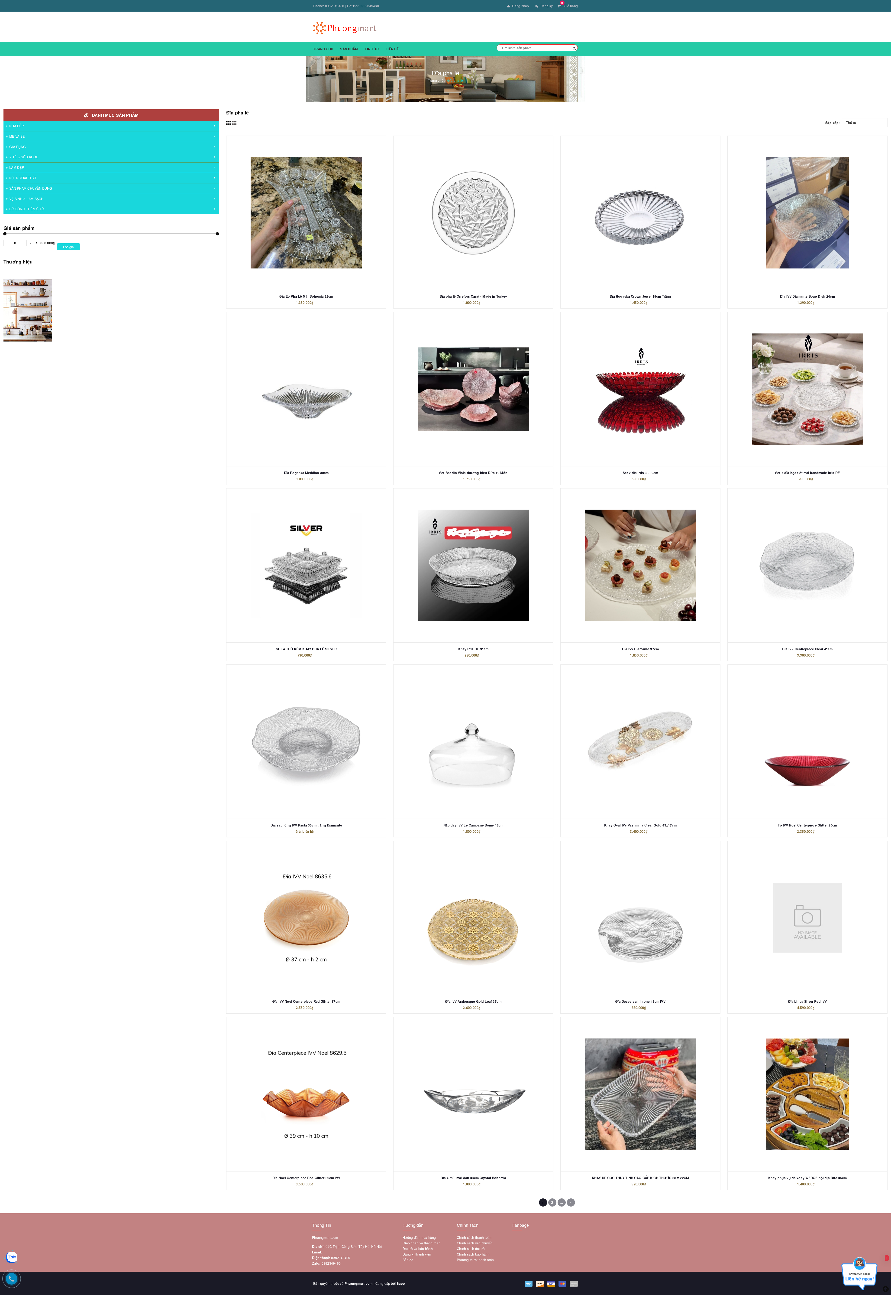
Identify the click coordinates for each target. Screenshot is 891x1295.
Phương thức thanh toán (475, 1259)
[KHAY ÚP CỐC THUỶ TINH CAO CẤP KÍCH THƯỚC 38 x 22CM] (640, 1094)
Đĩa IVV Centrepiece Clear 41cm (807, 649)
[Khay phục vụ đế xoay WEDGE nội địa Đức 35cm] (807, 1094)
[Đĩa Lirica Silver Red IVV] (807, 918)
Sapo (401, 1283)
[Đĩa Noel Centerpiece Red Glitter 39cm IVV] (306, 1094)
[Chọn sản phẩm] (468, 201)
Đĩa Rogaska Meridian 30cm (306, 472)
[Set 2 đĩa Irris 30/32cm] (640, 389)
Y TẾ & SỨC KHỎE (23, 157)
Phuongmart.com (359, 1283)
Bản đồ (408, 1259)
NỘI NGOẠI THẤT (23, 178)
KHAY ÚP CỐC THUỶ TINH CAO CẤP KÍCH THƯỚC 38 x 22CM (640, 1177)
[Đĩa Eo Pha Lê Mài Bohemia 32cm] (306, 213)
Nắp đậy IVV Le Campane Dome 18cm (473, 825)
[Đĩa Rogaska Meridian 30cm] (306, 389)
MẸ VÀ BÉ (17, 136)
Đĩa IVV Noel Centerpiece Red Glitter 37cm (306, 1001)
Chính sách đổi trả (471, 1248)
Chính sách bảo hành (473, 1254)
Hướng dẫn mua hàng (419, 1237)
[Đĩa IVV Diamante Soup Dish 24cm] (807, 213)
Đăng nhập (520, 5)
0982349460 (334, 5)
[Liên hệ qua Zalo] (11, 1257)
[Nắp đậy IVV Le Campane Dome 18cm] (473, 742)
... (561, 1202)
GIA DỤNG (17, 146)
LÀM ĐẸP (16, 167)
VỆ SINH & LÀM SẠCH (26, 198)
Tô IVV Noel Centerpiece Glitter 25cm (807, 825)
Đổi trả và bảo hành (418, 1248)
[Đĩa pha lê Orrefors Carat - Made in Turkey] (473, 213)
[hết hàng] (301, 201)
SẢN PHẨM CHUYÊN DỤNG (30, 188)
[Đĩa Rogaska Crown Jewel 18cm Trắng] (640, 213)
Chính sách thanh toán (474, 1237)
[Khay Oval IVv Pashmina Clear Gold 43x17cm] (640, 742)
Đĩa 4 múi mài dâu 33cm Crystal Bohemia (473, 1177)
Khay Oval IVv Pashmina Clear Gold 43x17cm (640, 825)
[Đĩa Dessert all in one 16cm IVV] (640, 918)
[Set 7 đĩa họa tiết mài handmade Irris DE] (807, 389)
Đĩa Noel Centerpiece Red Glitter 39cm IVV (306, 1177)
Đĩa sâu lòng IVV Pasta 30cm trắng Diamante (306, 825)
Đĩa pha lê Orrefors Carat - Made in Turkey (473, 296)
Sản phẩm (349, 49)
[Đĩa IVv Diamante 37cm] (640, 565)
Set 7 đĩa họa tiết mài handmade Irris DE (807, 472)
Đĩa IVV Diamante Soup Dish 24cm (807, 296)
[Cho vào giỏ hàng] (635, 201)
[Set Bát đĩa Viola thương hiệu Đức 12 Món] (473, 389)
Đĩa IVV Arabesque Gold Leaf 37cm (473, 1001)
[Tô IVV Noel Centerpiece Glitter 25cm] (807, 742)
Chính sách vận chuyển (475, 1243)
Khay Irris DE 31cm (473, 649)
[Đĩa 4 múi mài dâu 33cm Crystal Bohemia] (473, 1094)
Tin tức (372, 49)
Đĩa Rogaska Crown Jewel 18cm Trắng (640, 296)
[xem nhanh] (311, 201)
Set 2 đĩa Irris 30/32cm (640, 472)
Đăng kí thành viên (417, 1254)
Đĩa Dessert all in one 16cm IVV (640, 1001)
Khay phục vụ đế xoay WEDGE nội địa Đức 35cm (807, 1177)
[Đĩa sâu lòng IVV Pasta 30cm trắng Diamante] (306, 742)
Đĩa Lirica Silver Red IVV (807, 1001)
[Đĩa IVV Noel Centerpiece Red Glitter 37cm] (306, 918)
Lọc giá (68, 246)
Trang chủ (323, 49)
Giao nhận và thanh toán (421, 1243)
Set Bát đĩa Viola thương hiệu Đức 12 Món (473, 472)
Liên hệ (392, 49)
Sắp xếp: (832, 122)
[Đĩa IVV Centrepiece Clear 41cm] (807, 565)
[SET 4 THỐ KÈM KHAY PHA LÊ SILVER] (306, 565)
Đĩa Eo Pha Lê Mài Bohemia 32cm (306, 296)
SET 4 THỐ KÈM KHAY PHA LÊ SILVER (306, 649)
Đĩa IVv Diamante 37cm (640, 649)
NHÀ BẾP (16, 126)
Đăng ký (546, 5)
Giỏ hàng (569, 5)
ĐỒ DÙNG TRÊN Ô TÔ (26, 209)
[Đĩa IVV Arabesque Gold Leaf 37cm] (473, 918)
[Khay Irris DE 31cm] (473, 565)
